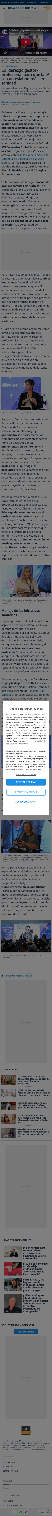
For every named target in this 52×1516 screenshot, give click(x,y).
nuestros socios (39, 714)
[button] (26, 774)
